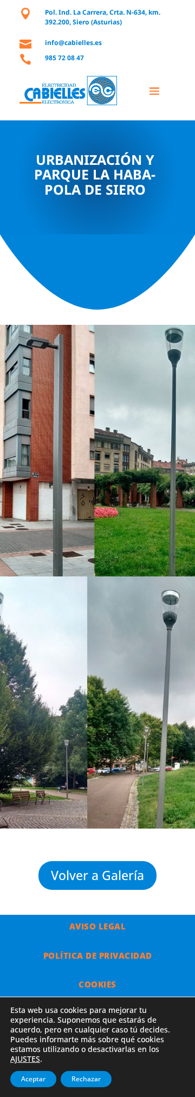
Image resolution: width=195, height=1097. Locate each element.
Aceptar (33, 1078)
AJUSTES (25, 1059)
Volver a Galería (97, 875)
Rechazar (86, 1078)
